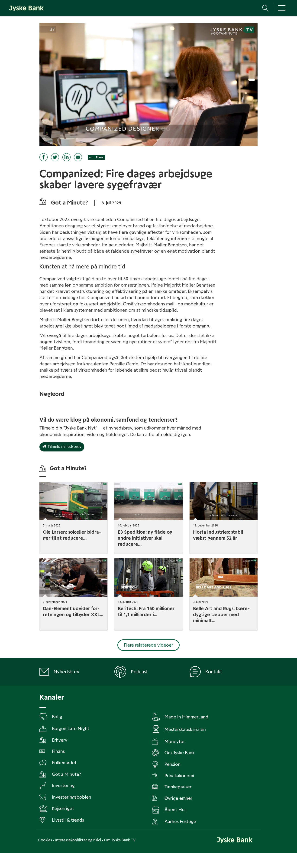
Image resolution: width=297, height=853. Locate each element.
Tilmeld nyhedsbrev (63, 446)
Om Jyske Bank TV (120, 840)
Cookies (45, 840)
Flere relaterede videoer (148, 645)
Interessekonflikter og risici (78, 840)
